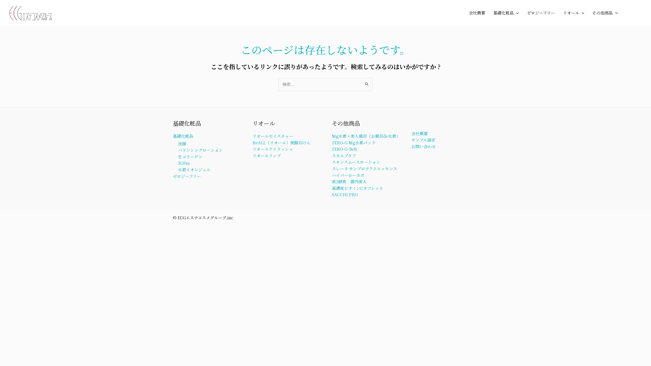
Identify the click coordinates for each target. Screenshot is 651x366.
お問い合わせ (423, 146)
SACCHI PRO (345, 194)
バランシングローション (200, 150)
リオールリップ (267, 156)
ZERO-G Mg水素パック (354, 143)
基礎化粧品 (503, 13)
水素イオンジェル (194, 170)
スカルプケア (344, 156)
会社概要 (477, 13)
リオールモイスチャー (273, 136)
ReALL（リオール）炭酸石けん (281, 143)
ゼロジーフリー (541, 13)
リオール (571, 13)
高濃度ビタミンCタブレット (357, 188)
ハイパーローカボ (348, 175)
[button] (516, 13)
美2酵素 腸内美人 (349, 182)
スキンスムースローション (356, 162)
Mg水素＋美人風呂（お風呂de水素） (366, 136)
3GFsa (184, 163)
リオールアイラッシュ (273, 149)
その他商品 (602, 13)
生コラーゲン (190, 157)
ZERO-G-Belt (344, 149)
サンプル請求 (423, 140)
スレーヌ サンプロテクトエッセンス (364, 169)
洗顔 (182, 144)
